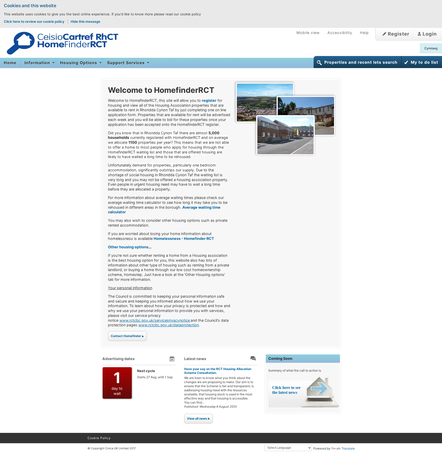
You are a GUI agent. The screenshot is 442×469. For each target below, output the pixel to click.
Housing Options (79, 62)
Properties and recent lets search (360, 62)
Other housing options (128, 247)
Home (10, 62)
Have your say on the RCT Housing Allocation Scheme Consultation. (217, 370)
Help (364, 32)
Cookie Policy (99, 438)
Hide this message (85, 21)
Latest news (195, 358)
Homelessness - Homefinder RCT (184, 238)
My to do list (424, 62)
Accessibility (339, 32)
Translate (348, 448)
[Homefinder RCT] (60, 43)
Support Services (126, 62)
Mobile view (308, 32)
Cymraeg (430, 48)
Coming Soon (280, 358)
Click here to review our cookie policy (34, 21)
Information (38, 62)
